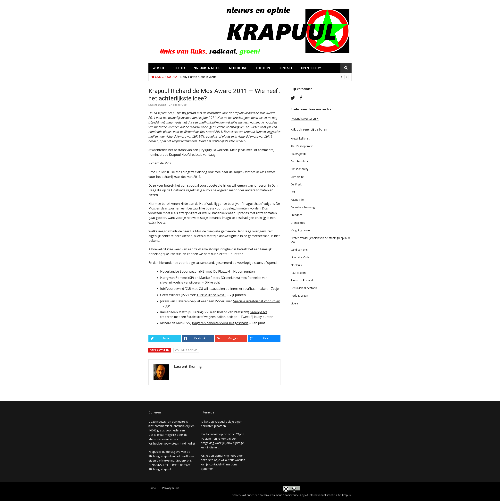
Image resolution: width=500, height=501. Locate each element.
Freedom (296, 215)
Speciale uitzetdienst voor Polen (256, 301)
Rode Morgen (299, 295)
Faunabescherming (303, 207)
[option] (264, 77)
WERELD (158, 68)
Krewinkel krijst (300, 138)
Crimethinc (297, 177)
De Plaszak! (221, 271)
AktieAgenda (298, 154)
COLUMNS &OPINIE (186, 350)
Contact (285, 68)
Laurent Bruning (157, 104)
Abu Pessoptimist (302, 146)
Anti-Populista (299, 161)
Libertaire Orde (300, 257)
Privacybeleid (170, 488)
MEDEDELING (238, 68)
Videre (294, 303)
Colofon (263, 68)
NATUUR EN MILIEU (207, 68)
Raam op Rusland (302, 280)
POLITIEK (179, 68)
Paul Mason (298, 273)
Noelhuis (296, 265)
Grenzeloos (298, 223)
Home (152, 488)
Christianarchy (299, 169)
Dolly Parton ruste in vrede (198, 77)
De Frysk (296, 184)
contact (214, 464)
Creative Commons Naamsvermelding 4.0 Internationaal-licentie (297, 495)
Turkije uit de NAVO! (211, 295)
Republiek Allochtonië (304, 288)
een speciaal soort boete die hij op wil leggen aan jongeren (224, 185)
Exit (293, 192)
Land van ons (299, 249)
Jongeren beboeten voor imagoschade (220, 323)
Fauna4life (297, 199)
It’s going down (300, 230)
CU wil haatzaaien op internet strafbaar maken (233, 288)
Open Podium (311, 68)
